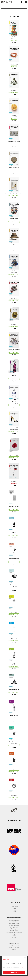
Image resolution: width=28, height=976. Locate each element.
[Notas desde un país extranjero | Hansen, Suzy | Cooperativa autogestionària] (14, 759)
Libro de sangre (14, 453)
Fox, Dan (14, 664)
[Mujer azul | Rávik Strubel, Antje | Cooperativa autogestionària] (14, 392)
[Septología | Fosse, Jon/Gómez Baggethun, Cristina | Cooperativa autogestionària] (14, 366)
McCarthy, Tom (14, 38)
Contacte (14, 910)
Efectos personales (14, 218)
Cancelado (14, 297)
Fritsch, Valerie (14, 116)
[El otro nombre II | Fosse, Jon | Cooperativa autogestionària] (14, 706)
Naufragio (14, 63)
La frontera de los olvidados (14, 141)
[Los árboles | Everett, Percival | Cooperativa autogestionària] (14, 471)
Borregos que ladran (14, 689)
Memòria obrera (14, 922)
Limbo (14, 663)
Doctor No (14, 323)
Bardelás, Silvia (14, 612)
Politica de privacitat (14, 947)
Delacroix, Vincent (14, 64)
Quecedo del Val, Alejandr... (14, 560)
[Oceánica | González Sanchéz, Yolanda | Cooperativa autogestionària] (14, 523)
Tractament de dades (14, 951)
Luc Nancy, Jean (14, 586)
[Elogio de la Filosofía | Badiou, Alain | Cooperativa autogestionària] (14, 158)
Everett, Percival (14, 90)
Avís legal (14, 949)
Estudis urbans (14, 930)
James (14, 244)
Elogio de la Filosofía (14, 167)
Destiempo (14, 610)
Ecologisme (14, 934)
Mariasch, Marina (14, 220)
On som (14, 908)
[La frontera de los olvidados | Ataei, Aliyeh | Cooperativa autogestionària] (14, 132)
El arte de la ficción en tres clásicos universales (14, 193)
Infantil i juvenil (14, 927)
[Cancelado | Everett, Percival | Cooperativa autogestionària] (14, 288)
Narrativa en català (14, 923)
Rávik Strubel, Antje (14, 403)
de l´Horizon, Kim (14, 455)
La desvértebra (14, 270)
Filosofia (14, 935)
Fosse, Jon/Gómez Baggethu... (14, 376)
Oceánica (14, 532)
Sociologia (14, 928)
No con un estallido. (14, 427)
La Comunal (14, 905)
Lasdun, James (14, 507)
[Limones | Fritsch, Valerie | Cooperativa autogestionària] (14, 106)
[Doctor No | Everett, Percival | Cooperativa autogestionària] (14, 314)
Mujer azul (14, 401)
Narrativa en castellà (14, 925)
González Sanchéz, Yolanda (14, 533)
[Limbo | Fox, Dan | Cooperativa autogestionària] (14, 654)
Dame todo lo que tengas (14, 506)
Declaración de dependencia (14, 349)
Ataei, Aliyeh (14, 142)
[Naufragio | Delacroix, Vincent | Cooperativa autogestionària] (14, 54)
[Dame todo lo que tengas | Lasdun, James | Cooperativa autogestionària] (14, 497)
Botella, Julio (14, 638)
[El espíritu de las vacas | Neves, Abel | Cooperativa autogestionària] (14, 732)
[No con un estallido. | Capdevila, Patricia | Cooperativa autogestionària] (14, 418)
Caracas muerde (14, 794)
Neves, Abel (14, 743)
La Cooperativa (14, 906)
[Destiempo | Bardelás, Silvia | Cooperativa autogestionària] (14, 602)
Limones (14, 115)
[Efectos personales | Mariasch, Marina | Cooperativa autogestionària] (14, 209)
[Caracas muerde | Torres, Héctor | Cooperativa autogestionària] (14, 785)
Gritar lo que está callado (14, 558)
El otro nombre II (14, 715)
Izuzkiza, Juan (14, 690)
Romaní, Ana (14, 272)
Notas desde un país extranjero (14, 767)
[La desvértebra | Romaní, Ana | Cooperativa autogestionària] (14, 262)
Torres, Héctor (14, 795)
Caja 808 (14, 36)
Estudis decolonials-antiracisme (14, 932)
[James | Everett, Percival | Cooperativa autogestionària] (14, 235)
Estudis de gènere (14, 920)
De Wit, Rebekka (14, 350)
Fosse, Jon (14, 717)
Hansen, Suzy (14, 769)
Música (14, 937)
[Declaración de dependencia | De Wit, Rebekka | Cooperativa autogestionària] (14, 340)
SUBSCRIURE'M (14, 972)
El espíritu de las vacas (14, 741)
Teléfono (14, 89)
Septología (14, 375)
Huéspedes (14, 637)
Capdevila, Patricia (14, 429)
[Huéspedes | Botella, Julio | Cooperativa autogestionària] (14, 628)
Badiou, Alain (14, 169)
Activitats (14, 911)
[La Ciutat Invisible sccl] (6, 2)
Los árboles (14, 480)
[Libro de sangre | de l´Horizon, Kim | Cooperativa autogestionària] (14, 445)
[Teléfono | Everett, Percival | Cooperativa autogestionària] (14, 80)
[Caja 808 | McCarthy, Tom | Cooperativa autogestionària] (14, 27)
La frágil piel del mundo (14, 584)
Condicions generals (14, 946)
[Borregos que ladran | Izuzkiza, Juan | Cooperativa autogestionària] (14, 680)
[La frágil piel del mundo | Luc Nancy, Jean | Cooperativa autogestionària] (14, 575)
